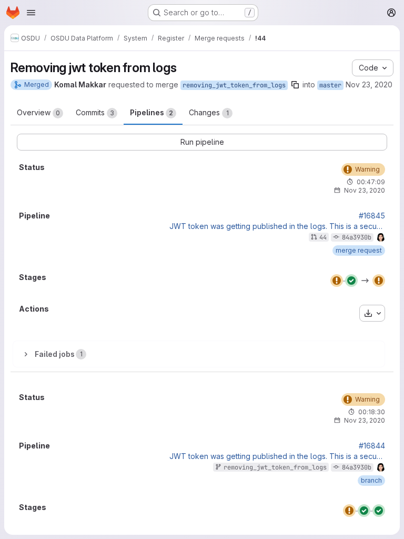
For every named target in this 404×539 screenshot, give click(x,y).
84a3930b (356, 237)
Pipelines (151, 112)
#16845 (372, 216)
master (330, 85)
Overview (38, 112)
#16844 (372, 446)
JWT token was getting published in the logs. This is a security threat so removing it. (277, 226)
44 (323, 237)
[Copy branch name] (295, 84)
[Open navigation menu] (31, 12)
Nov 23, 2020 (369, 84)
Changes (209, 112)
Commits (95, 112)
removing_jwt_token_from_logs (234, 85)
